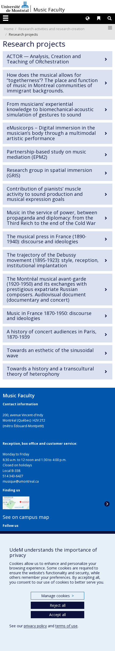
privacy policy (35, 625)
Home (9, 28)
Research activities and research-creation (51, 28)
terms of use (66, 625)
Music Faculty (49, 9)
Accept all (57, 614)
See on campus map (26, 517)
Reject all (58, 605)
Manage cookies (57, 595)
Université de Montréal (15, 6)
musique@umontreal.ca (21, 481)
